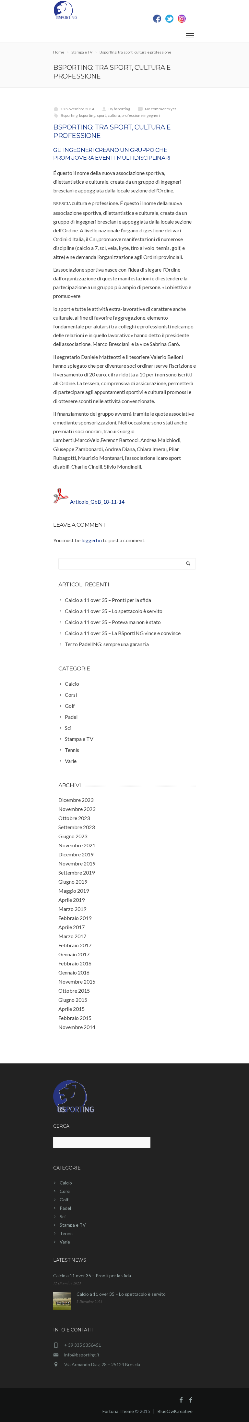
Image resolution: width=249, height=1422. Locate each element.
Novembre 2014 (76, 1027)
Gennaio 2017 (73, 954)
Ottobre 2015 (74, 990)
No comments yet (160, 108)
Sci (62, 1216)
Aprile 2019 (71, 900)
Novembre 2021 (76, 845)
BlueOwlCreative (175, 1411)
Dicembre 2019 (75, 854)
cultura (114, 115)
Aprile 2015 (71, 1009)
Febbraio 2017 (74, 945)
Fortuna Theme (118, 1411)
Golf (64, 1199)
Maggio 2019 (73, 891)
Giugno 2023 (72, 836)
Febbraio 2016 (74, 963)
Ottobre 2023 (74, 818)
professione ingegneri (141, 115)
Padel (65, 1208)
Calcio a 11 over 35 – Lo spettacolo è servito (121, 1294)
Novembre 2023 (76, 809)
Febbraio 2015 (74, 1018)
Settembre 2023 (76, 827)
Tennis (67, 1233)
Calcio (66, 1182)
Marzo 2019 (72, 909)
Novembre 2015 (76, 981)
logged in (91, 540)
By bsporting (119, 108)
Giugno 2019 (72, 881)
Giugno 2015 (72, 1000)
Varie (65, 1241)
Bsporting (69, 115)
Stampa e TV (73, 1225)
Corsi (65, 1191)
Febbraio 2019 (74, 918)
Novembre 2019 (76, 863)
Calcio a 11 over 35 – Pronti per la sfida (92, 1275)
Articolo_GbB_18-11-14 (97, 501)
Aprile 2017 (71, 927)
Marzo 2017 (72, 936)
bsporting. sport (92, 115)
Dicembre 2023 (75, 800)
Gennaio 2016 (73, 972)
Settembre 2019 (76, 872)
